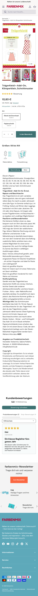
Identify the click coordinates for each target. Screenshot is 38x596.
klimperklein (6, 106)
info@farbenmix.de (10, 347)
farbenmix (10, 586)
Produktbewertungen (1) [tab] (11, 414)
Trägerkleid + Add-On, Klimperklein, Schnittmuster (17, 20)
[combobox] (19, 12)
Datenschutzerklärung (8, 591)
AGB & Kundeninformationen (17, 589)
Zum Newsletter (19, 480)
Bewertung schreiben (19, 407)
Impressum (5, 589)
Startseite (5, 18)
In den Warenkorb (26, 134)
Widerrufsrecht (31, 589)
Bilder (25, 170)
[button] (34, 6)
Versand (15, 103)
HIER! (19, 334)
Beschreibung (15, 170)
